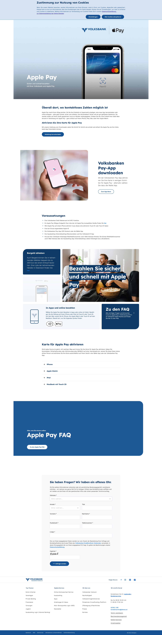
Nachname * (86, 514)
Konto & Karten (30, 592)
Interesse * (53, 495)
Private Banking (31, 599)
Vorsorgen (29, 605)
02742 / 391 (114, 607)
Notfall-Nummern (116, 620)
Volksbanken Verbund (89, 592)
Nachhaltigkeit (87, 595)
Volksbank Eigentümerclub (91, 599)
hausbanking (58, 595)
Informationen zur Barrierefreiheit (53, 632)
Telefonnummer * (87, 523)
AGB (34, 632)
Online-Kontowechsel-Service (63, 592)
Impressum (28, 632)
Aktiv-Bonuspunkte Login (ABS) (64, 605)
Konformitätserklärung (69, 632)
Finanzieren (29, 602)
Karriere (85, 612)
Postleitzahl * (54, 523)
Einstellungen (93, 17)
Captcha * (53, 551)
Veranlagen (29, 595)
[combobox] (81, 499)
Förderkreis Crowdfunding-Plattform (94, 602)
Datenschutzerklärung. (109, 11)
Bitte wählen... (57, 508)
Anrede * (53, 504)
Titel (83, 504)
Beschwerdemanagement (119, 616)
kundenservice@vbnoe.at (119, 609)
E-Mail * (52, 532)
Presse (84, 609)
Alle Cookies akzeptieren (113, 17)
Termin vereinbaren (117, 613)
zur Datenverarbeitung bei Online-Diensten (50, 13)
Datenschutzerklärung (57, 547)
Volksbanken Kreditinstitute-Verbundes (88, 543)
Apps (55, 599)
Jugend (28, 609)
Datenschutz (40, 632)
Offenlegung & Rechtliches (91, 605)
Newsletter (57, 609)
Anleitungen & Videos (61, 602)
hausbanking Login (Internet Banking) (38, 612)
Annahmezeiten (115, 623)
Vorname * (53, 514)
